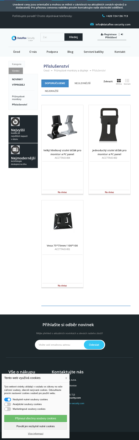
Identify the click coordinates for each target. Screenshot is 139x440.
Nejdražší (51, 91)
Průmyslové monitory (18, 97)
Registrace (110, 34)
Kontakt (120, 52)
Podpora (52, 52)
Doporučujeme (55, 83)
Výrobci (15, 71)
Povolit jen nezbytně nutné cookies (35, 426)
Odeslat (94, 345)
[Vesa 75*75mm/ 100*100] (62, 221)
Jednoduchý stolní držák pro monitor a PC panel (109, 152)
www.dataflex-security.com (71, 403)
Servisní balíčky (94, 52)
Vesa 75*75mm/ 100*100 (62, 245)
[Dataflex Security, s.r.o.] (23, 39)
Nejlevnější (83, 83)
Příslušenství (19, 104)
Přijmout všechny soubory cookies (35, 418)
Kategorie (16, 64)
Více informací (35, 433)
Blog (70, 52)
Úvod (16, 52)
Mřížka (119, 84)
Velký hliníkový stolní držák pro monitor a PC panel (62, 152)
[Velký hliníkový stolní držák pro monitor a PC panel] (62, 126)
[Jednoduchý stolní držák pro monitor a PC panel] (109, 126)
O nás (33, 52)
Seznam (127, 84)
